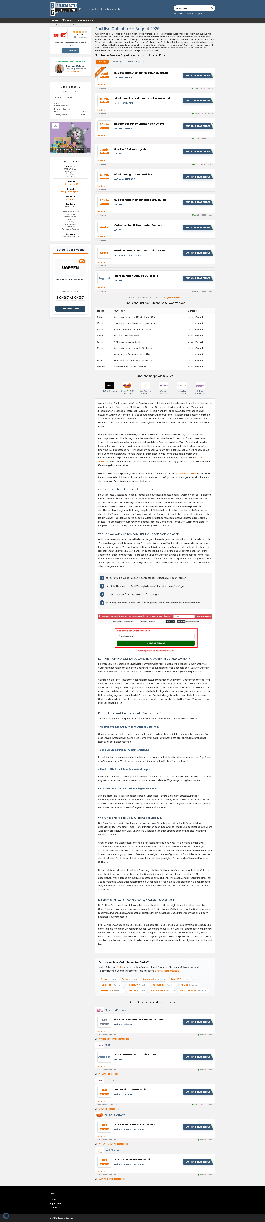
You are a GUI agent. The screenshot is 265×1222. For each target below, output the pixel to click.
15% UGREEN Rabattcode (69, 279)
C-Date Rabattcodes (109, 1073)
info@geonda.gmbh (70, 191)
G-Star (182, 13)
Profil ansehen (72, 71)
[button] (6, 1216)
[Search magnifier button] (212, 8)
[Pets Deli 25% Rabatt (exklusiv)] (70, 123)
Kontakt (53, 1199)
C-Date (109, 1045)
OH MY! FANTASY (115, 1115)
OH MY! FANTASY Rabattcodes (113, 1143)
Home (54, 20)
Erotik (77, 25)
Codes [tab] (116, 61)
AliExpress (199, 13)
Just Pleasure (113, 1150)
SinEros (109, 1080)
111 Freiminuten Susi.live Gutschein (136, 276)
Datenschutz (56, 1207)
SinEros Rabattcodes (109, 1108)
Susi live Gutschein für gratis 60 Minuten (140, 199)
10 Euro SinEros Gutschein (130, 1089)
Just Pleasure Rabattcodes (112, 1178)
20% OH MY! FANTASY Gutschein (134, 1124)
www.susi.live (70, 199)
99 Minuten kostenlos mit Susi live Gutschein (142, 98)
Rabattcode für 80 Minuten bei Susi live (139, 123)
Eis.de (190, 13)
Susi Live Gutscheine (185, 473)
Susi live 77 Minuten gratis (130, 149)
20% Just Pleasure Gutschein (132, 1159)
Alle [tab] (102, 61)
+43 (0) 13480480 (70, 184)
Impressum (55, 1203)
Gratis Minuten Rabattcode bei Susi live (139, 250)
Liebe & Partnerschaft (65, 25)
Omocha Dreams (115, 1010)
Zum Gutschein (70, 308)
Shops (69, 20)
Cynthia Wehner (173, 297)
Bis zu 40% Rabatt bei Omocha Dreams (139, 1019)
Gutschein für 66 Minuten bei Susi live (138, 225)
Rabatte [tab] (133, 61)
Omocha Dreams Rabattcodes (114, 1038)
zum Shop (71, 50)
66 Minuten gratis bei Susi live (133, 174)
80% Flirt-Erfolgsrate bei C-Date (135, 1054)
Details (100, 85)
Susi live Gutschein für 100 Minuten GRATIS (141, 73)
